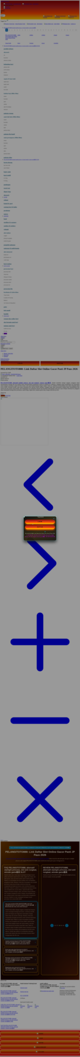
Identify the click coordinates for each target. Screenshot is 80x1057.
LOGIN (40, 521)
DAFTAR (40, 527)
